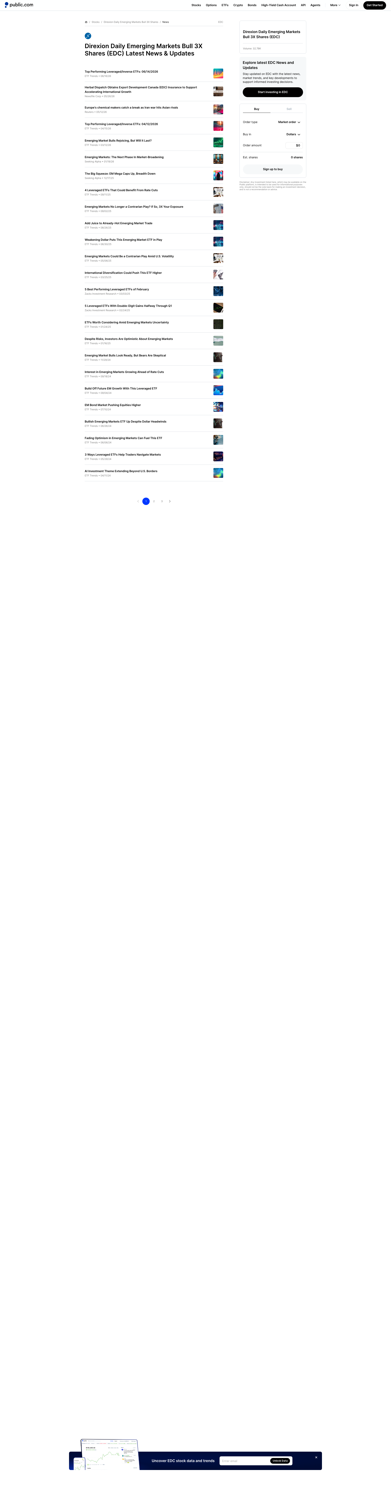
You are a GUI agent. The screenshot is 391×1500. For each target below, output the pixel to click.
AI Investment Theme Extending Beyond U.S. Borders (121, 471)
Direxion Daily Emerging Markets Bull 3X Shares (131, 22)
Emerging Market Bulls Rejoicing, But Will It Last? (118, 140)
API (303, 5)
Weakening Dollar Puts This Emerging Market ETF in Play (123, 240)
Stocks (196, 5)
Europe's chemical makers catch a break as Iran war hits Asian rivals (131, 107)
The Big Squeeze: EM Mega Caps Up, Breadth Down (120, 173)
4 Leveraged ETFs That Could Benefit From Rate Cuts (121, 190)
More (333, 5)
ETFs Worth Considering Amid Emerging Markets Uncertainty (127, 322)
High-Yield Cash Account (278, 5)
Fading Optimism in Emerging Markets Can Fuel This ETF (123, 438)
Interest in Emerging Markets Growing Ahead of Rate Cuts (124, 372)
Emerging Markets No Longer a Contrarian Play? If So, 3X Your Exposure (134, 207)
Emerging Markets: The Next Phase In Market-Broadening (124, 157)
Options (211, 5)
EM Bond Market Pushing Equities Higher (113, 405)
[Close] (316, 1457)
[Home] (19, 5)
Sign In (353, 5)
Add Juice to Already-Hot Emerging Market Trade (118, 223)
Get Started (375, 5)
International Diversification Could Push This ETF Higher (123, 273)
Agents (315, 5)
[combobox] (289, 122)
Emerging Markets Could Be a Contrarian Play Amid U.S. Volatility (129, 256)
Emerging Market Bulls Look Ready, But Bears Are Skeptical (125, 355)
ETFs (225, 5)
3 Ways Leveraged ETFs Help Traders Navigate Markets (123, 454)
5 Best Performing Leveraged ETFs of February (117, 289)
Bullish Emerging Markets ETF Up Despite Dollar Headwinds (125, 421)
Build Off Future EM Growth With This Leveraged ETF (121, 388)
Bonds (252, 5)
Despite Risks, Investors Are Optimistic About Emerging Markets (129, 339)
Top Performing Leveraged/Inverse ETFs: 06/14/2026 (121, 71)
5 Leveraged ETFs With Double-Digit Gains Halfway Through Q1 (128, 306)
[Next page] (170, 501)
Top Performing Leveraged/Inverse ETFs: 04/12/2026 (121, 124)
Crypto (238, 5)
